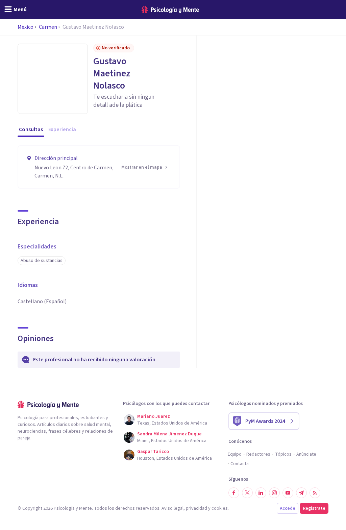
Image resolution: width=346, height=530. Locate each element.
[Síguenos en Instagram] (274, 492)
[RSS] (315, 492)
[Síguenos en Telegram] (301, 492)
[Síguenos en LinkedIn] (260, 492)
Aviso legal (172, 508)
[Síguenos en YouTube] (287, 492)
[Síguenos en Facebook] (233, 492)
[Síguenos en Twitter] (247, 492)
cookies (220, 508)
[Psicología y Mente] (170, 9)
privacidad (196, 508)
